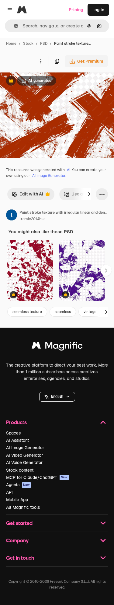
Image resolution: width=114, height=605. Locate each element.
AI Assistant (17, 440)
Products (16, 422)
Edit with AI (27, 195)
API (9, 492)
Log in (98, 9)
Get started (19, 523)
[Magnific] (57, 347)
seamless (63, 311)
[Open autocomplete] (13, 26)
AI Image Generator (25, 447)
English (57, 396)
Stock (28, 43)
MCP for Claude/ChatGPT (36, 477)
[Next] (89, 194)
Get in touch (20, 557)
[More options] (41, 61)
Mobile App (17, 499)
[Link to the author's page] (11, 215)
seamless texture (27, 311)
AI (68, 169)
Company (17, 540)
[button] (57, 397)
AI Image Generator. (49, 175)
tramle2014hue (32, 218)
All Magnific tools (23, 507)
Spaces (13, 433)
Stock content (19, 470)
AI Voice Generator (24, 462)
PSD (43, 43)
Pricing (76, 9)
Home (11, 43)
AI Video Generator (24, 455)
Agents (18, 484)
